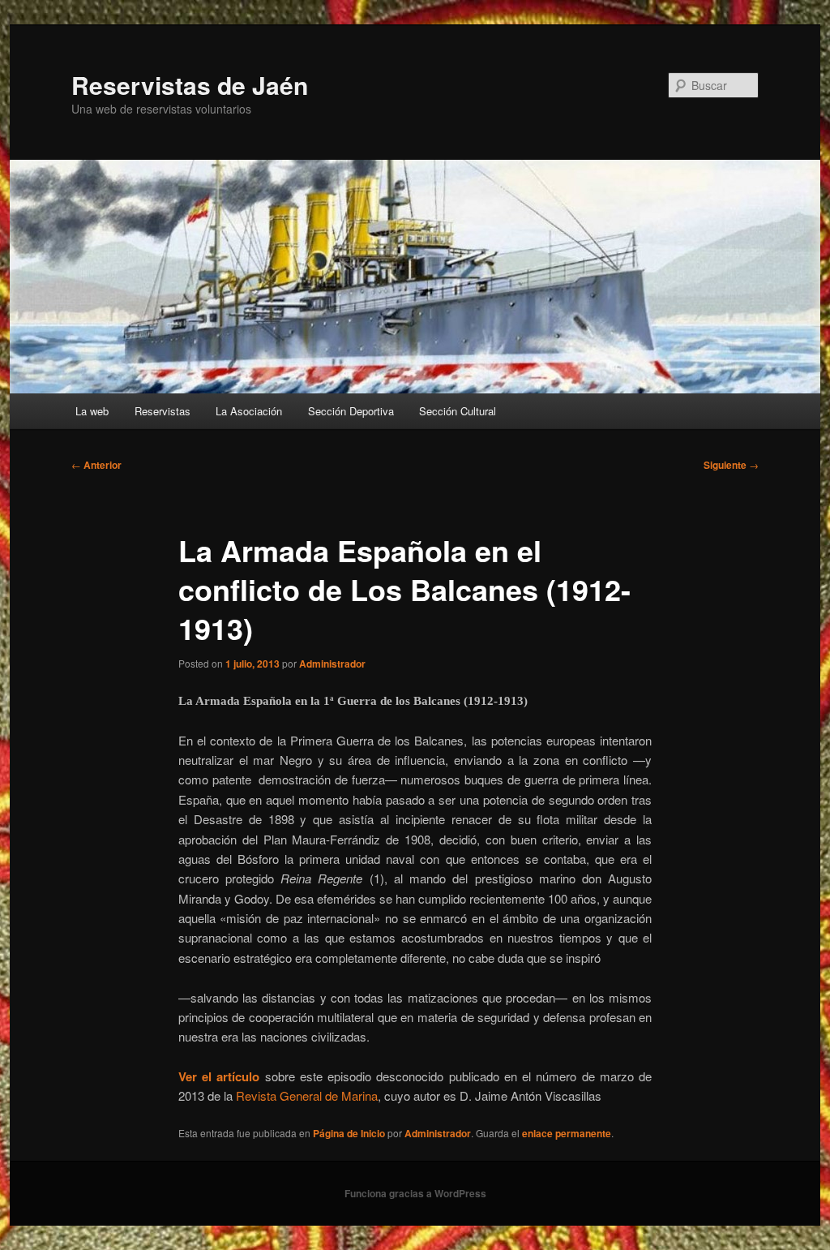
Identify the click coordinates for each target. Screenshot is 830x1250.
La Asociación (249, 411)
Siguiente (731, 464)
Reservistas (162, 411)
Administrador (332, 663)
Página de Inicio (349, 1133)
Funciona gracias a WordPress (415, 1193)
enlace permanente (566, 1133)
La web (92, 411)
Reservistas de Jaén (189, 84)
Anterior (96, 464)
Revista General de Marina (307, 1095)
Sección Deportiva (351, 411)
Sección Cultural (457, 411)
